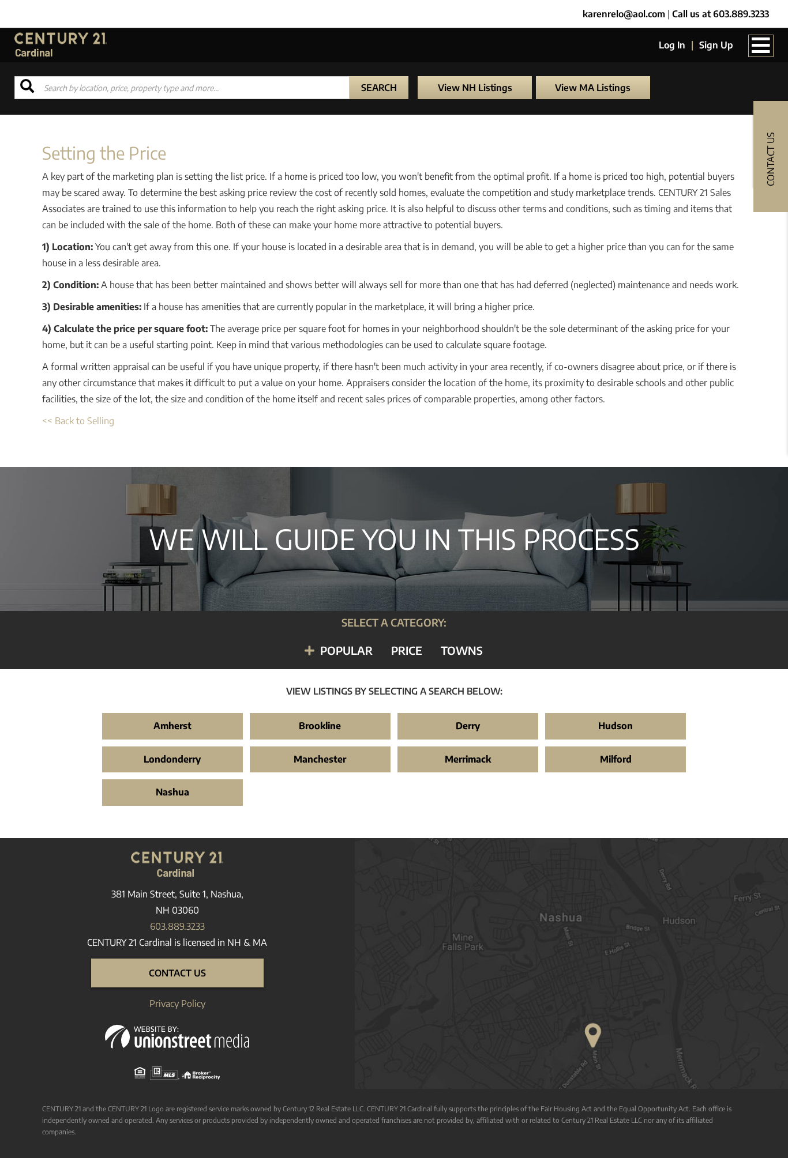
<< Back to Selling (78, 421)
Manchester (320, 759)
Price (406, 650)
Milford (616, 759)
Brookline (320, 725)
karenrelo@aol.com (624, 14)
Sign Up (716, 45)
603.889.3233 (177, 926)
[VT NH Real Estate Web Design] (177, 1036)
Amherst (172, 725)
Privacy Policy (177, 1003)
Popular (346, 650)
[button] (379, 87)
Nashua (172, 792)
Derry (468, 725)
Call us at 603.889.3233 (720, 14)
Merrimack (468, 759)
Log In (672, 45)
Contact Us (177, 973)
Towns (462, 650)
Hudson (615, 725)
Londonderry (172, 759)
